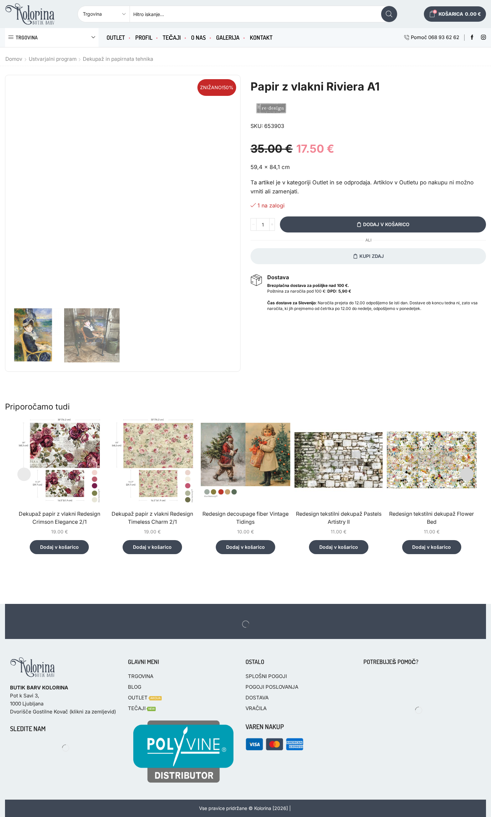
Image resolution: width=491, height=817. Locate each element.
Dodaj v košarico (386, 224)
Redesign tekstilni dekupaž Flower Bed (431, 518)
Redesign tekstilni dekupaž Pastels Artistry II (338, 518)
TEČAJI (172, 37)
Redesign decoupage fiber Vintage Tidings (245, 518)
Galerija (227, 37)
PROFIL (143, 37)
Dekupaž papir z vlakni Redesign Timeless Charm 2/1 (152, 518)
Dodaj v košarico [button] (59, 547)
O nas (198, 37)
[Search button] (389, 14)
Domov (13, 59)
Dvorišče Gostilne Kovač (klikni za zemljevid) (63, 711)
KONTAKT (261, 37)
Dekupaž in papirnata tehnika (118, 59)
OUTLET (116, 37)
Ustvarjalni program (52, 59)
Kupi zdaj (371, 256)
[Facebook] (472, 37)
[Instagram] (483, 37)
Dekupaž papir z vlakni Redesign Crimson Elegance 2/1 (59, 518)
